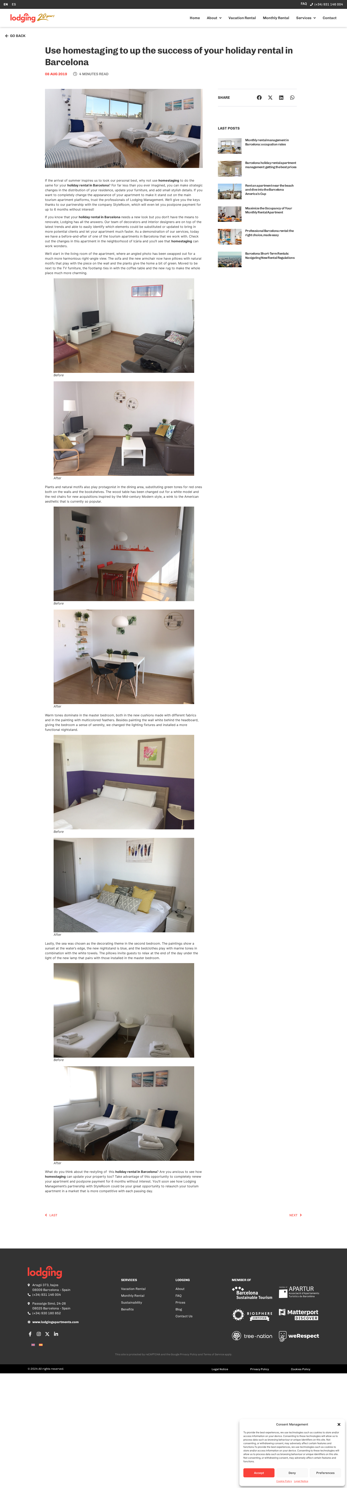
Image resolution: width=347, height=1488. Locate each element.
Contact (330, 18)
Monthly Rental (276, 18)
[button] (339, 1424)
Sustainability (131, 1302)
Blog (179, 1309)
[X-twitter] (47, 1334)
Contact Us (184, 1316)
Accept (259, 1473)
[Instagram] (38, 1334)
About (212, 18)
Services (303, 18)
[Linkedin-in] (56, 1334)
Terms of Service (213, 1354)
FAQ (179, 1296)
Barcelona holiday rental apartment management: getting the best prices (271, 165)
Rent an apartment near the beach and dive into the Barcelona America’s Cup (269, 190)
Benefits (127, 1309)
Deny (292, 1473)
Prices (180, 1302)
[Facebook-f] (30, 1334)
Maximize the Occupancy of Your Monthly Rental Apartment (268, 210)
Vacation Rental (242, 18)
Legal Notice (301, 1481)
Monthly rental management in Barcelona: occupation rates (267, 142)
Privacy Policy (188, 1354)
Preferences (325, 1473)
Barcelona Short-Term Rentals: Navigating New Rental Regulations (270, 256)
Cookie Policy (284, 1481)
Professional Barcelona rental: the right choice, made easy (269, 233)
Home (195, 18)
